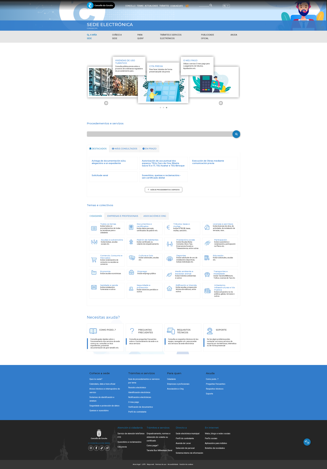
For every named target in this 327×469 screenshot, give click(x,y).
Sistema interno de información (189, 453)
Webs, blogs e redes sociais (217, 433)
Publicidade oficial (207, 36)
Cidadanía (171, 379)
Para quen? (140, 36)
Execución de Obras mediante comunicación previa (208, 162)
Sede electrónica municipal (187, 433)
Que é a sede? (95, 379)
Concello (130, 5)
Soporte (209, 393)
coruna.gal (92, 28)
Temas (140, 5)
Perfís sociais (211, 438)
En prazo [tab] (150, 148)
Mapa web (150, 464)
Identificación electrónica (139, 392)
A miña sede (92, 36)
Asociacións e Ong (175, 388)
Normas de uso (160, 464)
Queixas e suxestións (99, 410)
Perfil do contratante (137, 411)
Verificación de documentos (140, 407)
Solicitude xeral (100, 175)
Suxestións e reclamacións (129, 442)
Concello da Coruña (101, 6)
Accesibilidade (173, 464)
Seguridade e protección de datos (104, 405)
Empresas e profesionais (178, 384)
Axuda (234, 34)
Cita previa (122, 446)
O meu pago (133, 402)
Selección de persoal (185, 448)
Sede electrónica (110, 24)
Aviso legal (137, 464)
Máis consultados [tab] (125, 148)
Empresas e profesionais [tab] (122, 216)
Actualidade (151, 5)
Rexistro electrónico (137, 387)
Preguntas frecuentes (215, 384)
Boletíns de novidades (215, 448)
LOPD (144, 464)
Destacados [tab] (99, 148)
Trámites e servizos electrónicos (171, 36)
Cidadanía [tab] (96, 216)
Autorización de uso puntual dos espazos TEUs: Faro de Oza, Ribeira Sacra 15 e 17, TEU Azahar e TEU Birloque (163, 163)
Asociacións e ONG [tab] (154, 216)
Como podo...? (212, 379)
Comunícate (176, 6)
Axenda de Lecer (183, 443)
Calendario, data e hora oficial (102, 384)
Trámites (164, 5)
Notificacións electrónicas (139, 397)
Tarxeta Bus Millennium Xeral (159, 450)
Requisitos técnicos (214, 388)
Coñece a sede (117, 36)
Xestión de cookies (186, 464)
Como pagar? (152, 445)
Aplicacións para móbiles (216, 443)
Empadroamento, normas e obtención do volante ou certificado (158, 437)
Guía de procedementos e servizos (165, 190)
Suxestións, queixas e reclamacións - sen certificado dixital (161, 176)
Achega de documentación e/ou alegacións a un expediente (109, 162)
